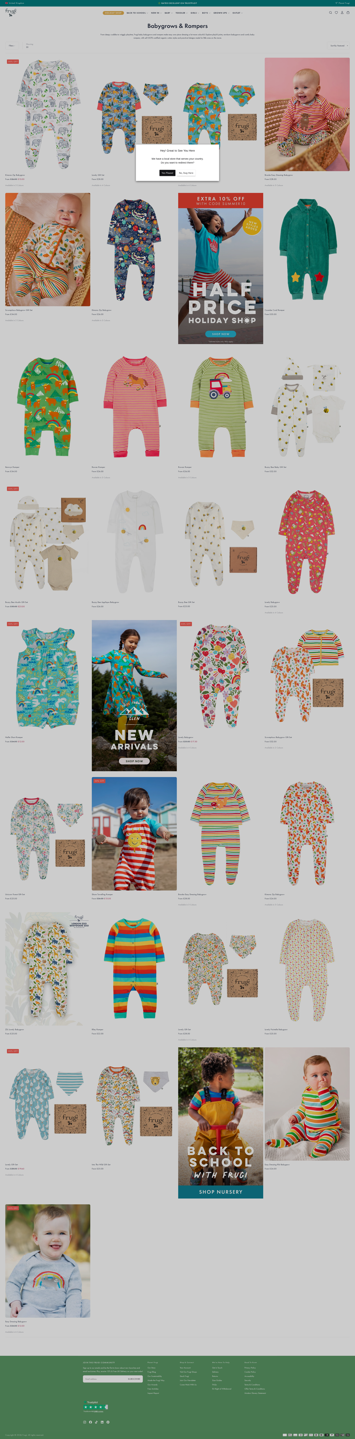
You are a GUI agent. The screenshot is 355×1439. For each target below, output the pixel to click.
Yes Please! (167, 172)
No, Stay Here (186, 172)
